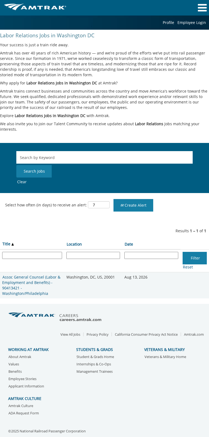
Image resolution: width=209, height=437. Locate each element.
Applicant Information (26, 386)
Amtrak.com (194, 334)
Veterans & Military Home (165, 357)
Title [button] (6, 243)
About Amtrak (19, 357)
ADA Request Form (23, 413)
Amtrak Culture (20, 406)
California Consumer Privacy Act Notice (146, 334)
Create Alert (135, 205)
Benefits (15, 372)
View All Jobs (70, 334)
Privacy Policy (98, 334)
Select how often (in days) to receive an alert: (46, 204)
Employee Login (191, 22)
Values (13, 364)
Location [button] (74, 244)
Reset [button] (188, 267)
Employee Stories (22, 379)
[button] (174, 7)
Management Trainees (94, 372)
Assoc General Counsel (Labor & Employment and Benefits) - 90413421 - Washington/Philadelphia (31, 285)
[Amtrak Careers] (55, 317)
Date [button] (129, 244)
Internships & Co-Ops (93, 364)
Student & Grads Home (95, 357)
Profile (168, 22)
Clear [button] (22, 181)
